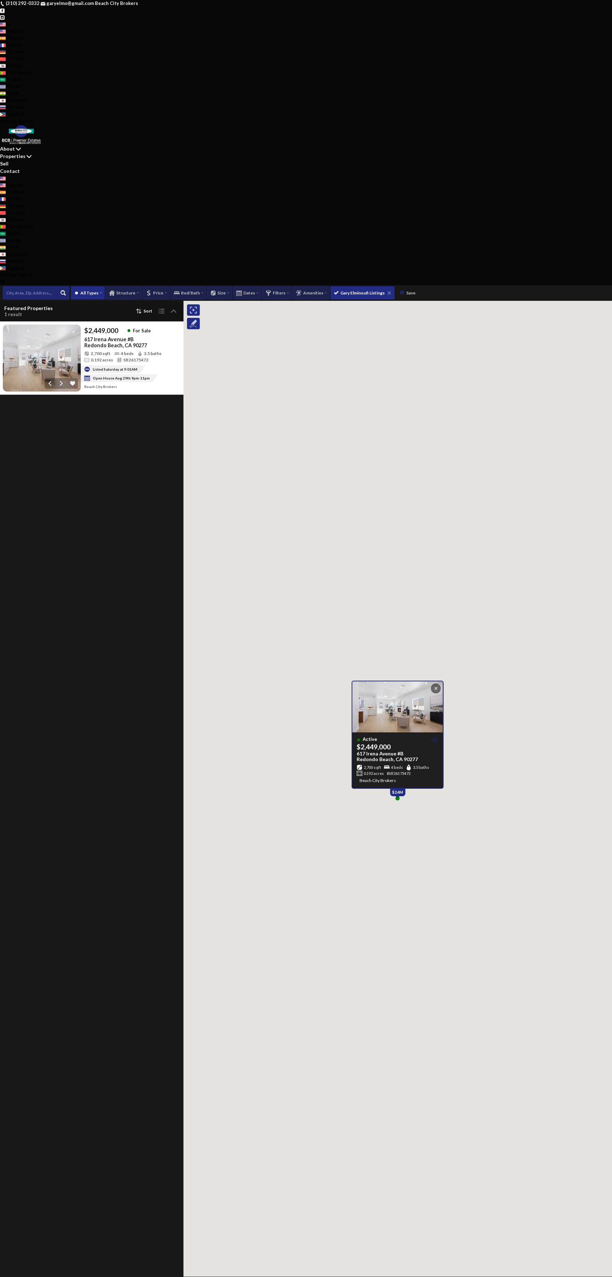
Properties (13, 156)
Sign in (25, 121)
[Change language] (5, 24)
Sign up (8, 121)
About (7, 149)
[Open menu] (2, 282)
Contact (10, 171)
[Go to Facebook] (2, 10)
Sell (4, 164)
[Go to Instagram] (2, 17)
